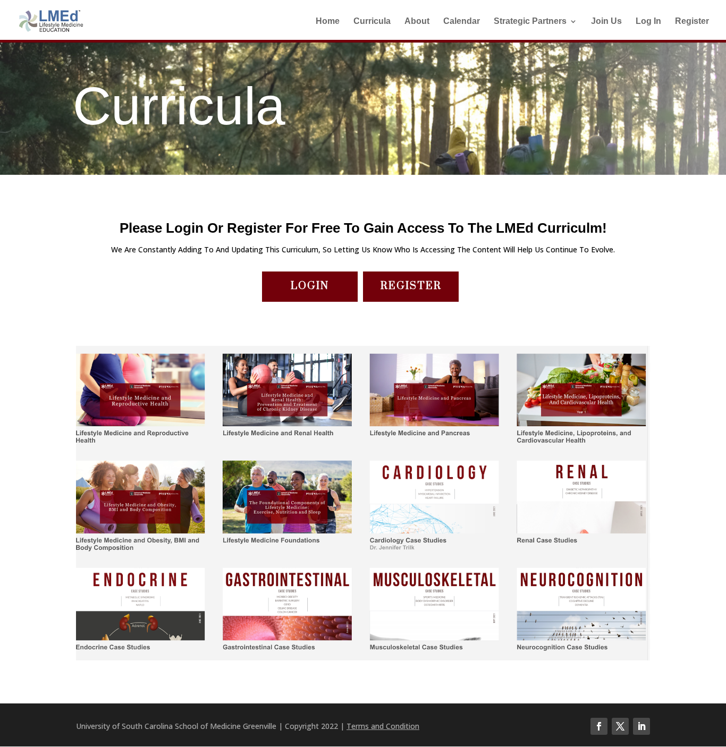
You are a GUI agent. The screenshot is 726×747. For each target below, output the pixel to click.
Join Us (606, 22)
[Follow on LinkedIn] (641, 726)
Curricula (372, 22)
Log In (648, 22)
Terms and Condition (383, 726)
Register (692, 22)
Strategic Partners (530, 22)
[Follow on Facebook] (598, 726)
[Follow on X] (620, 726)
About (416, 22)
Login (310, 286)
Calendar (461, 22)
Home (328, 22)
